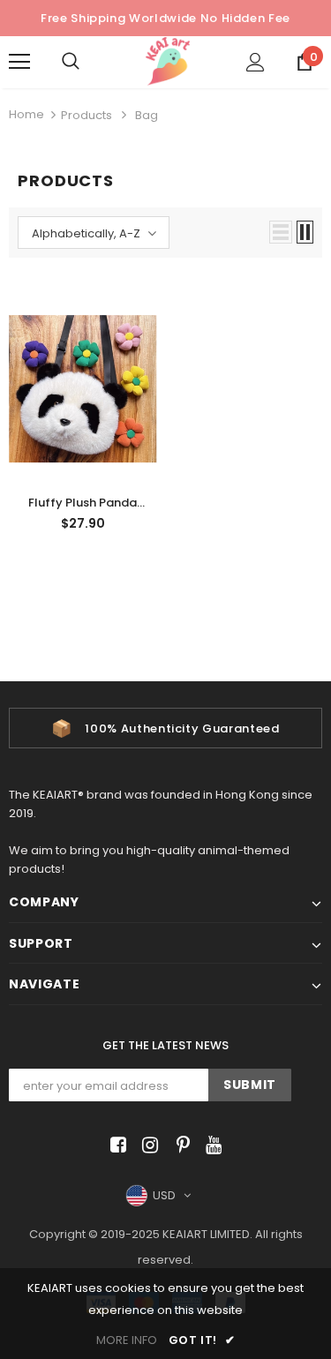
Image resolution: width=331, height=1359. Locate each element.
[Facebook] (115, 1146)
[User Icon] (255, 62)
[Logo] (168, 61)
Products (86, 115)
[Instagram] (147, 1146)
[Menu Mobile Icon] (19, 61)
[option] (165, 728)
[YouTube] (210, 1146)
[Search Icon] (88, 62)
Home (26, 114)
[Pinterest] (179, 1146)
